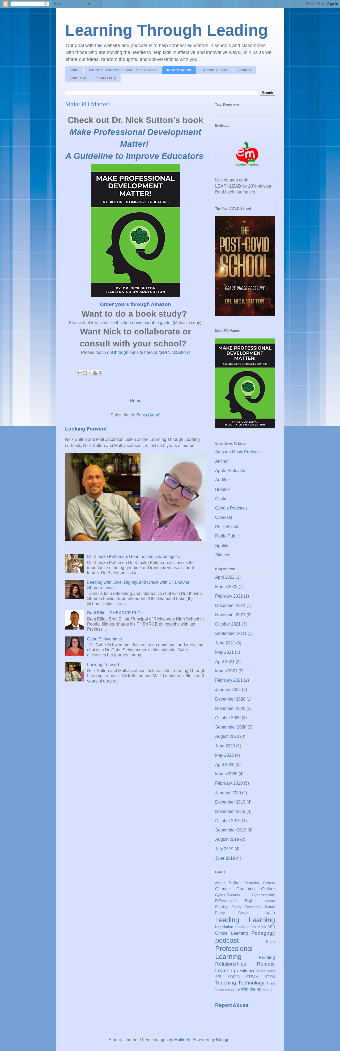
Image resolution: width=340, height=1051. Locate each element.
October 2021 (228, 624)
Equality (221, 907)
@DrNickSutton (173, 352)
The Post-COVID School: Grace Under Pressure (122, 70)
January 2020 (228, 793)
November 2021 (230, 615)
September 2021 (230, 633)
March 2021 (226, 671)
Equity (236, 907)
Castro (221, 498)
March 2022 (226, 586)
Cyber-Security (227, 895)
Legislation (224, 927)
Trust (270, 983)
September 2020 (230, 727)
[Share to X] (90, 372)
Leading (227, 920)
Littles (251, 927)
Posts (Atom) (148, 415)
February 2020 (229, 783)
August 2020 (227, 736)
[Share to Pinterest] (100, 372)
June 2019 (225, 858)
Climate (222, 889)
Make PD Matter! (179, 70)
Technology (251, 983)
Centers (269, 883)
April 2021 (225, 661)
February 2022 (229, 596)
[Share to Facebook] (95, 372)
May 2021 (224, 652)
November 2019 (230, 811)
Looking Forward (86, 429)
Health (268, 912)
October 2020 (228, 717)
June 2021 (225, 643)
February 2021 (229, 680)
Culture (268, 889)
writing (267, 989)
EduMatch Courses (214, 70)
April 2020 (225, 764)
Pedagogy (263, 933)
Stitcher (222, 555)
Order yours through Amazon (135, 304)
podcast (227, 940)
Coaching (245, 889)
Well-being (251, 989)
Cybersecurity (263, 895)
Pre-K (270, 942)
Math (261, 927)
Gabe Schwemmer (104, 639)
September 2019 (230, 830)
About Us (245, 70)
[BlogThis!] (85, 372)
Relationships (230, 964)
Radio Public (227, 536)
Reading (267, 957)
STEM (270, 977)
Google (243, 913)
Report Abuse (232, 1005)
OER (271, 927)
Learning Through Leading (166, 30)
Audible (222, 480)
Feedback (253, 907)
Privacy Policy (106, 78)
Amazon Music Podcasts (238, 452)
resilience (246, 971)
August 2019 (227, 839)
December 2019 (230, 802)
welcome (232, 989)
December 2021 (230, 605)
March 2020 (226, 774)
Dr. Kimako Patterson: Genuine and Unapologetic (133, 556)
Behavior (251, 883)
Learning (262, 920)
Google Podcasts (231, 508)
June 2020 (225, 746)
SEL (218, 977)
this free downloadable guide (143, 322)
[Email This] (80, 372)
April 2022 (225, 577)
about (220, 883)
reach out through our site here (124, 352)
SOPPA (234, 977)
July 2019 (224, 849)
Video (219, 989)
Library (240, 927)
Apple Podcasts (230, 470)
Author (234, 882)
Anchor (222, 461)
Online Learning (231, 933)
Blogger (223, 1039)
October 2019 (228, 820)
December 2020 (230, 699)
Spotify (221, 545)
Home (74, 70)
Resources (266, 971)
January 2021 (228, 689)
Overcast (223, 517)
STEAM (252, 977)
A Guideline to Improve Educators (134, 156)
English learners (260, 901)
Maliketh (182, 1039)
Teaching (225, 983)
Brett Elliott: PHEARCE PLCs (115, 613)
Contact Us (78, 78)
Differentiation (227, 901)
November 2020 (230, 708)
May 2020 (224, 755)
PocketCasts (227, 526)
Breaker (222, 489)
